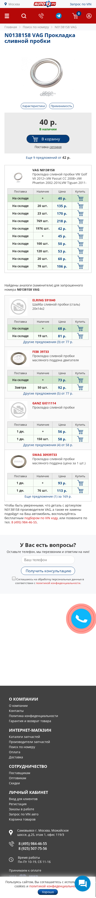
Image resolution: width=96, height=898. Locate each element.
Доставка (16, 757)
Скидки (14, 783)
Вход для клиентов (23, 799)
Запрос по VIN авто (23, 814)
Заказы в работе (21, 809)
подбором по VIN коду (41, 518)
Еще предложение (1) (48, 496)
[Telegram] (59, 17)
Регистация (18, 804)
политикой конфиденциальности (58, 583)
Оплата (14, 752)
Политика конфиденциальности (33, 716)
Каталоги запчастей (24, 737)
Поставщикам (19, 773)
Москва (14, 4)
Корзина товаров (22, 819)
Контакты (16, 711)
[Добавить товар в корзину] (80, 198)
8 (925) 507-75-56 (33, 848)
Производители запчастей (29, 742)
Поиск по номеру (22, 747)
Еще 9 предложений (48, 157)
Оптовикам (17, 778)
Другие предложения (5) (48, 393)
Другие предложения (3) (48, 342)
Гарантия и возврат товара (30, 721)
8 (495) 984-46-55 (33, 843)
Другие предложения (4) (48, 445)
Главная (10, 27)
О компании (18, 705)
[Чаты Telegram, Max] (82, 883)
